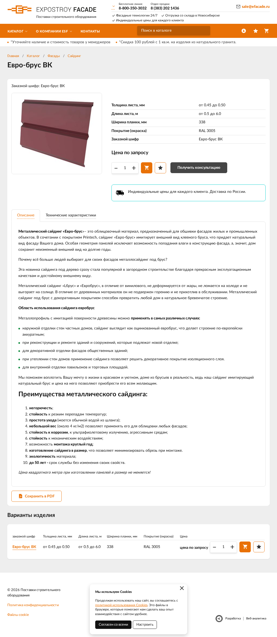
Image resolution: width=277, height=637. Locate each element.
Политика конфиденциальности (33, 605)
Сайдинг (74, 56)
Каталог (33, 56)
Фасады (54, 56)
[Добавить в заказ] (146, 167)
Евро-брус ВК (24, 547)
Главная (13, 56)
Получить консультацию (198, 168)
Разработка (233, 618)
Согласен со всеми (113, 624)
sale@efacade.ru (256, 7)
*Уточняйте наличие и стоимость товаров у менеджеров (60, 42)
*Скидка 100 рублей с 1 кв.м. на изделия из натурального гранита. (177, 42)
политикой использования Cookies (121, 605)
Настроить (144, 624)
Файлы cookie (18, 615)
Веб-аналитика (256, 618)
